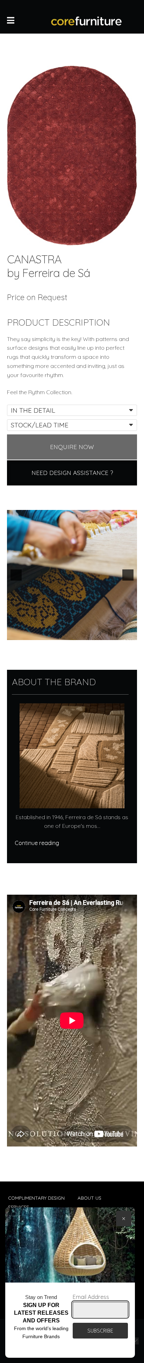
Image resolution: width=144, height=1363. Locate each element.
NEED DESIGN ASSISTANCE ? (72, 472)
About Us (89, 1198)
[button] (16, 575)
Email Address (91, 1296)
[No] (135, 1340)
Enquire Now (72, 446)
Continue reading (37, 842)
